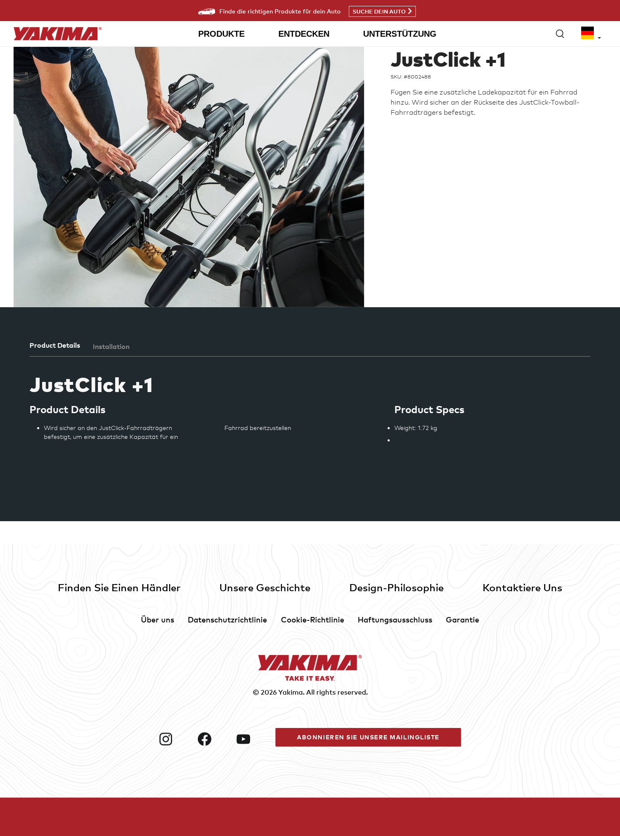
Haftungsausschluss (395, 619)
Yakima (290, 692)
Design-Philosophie (396, 587)
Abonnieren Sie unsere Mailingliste (368, 737)
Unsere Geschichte (264, 587)
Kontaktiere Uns (522, 587)
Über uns (157, 619)
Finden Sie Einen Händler (119, 587)
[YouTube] (253, 739)
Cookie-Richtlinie (312, 619)
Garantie (462, 619)
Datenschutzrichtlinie (227, 619)
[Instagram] (175, 739)
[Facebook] (214, 739)
